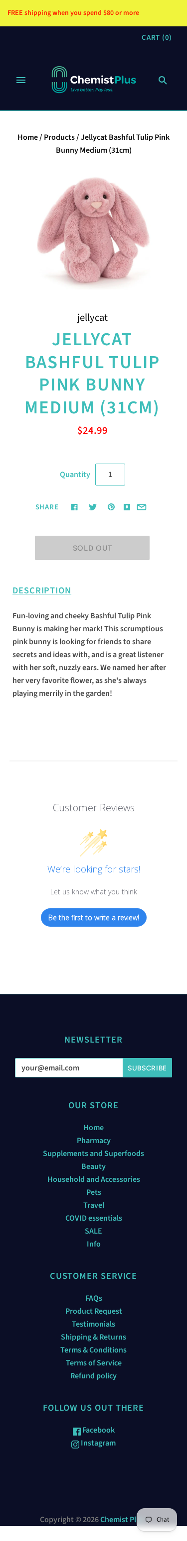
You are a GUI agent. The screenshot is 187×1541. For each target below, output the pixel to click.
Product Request (93, 1311)
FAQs (93, 1298)
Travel (93, 1205)
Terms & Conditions (93, 1350)
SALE (93, 1231)
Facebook (98, 1430)
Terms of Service (94, 1362)
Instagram (97, 1443)
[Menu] (21, 80)
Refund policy (93, 1375)
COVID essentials (93, 1218)
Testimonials (93, 1324)
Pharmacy (94, 1140)
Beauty (93, 1166)
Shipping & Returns (93, 1337)
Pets (93, 1192)
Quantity (75, 474)
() (157, 37)
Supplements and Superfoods (93, 1153)
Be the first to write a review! (93, 917)
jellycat (92, 317)
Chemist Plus (122, 1519)
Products (59, 137)
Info (94, 1244)
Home (27, 137)
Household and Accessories (93, 1179)
